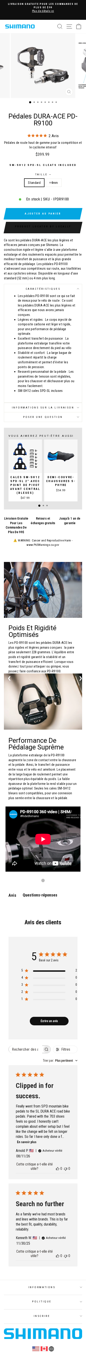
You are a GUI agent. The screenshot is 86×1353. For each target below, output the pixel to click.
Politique (42, 1301)
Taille (43, 174)
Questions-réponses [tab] (40, 895)
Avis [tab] (12, 895)
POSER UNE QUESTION (43, 417)
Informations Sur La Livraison (43, 407)
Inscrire (42, 1316)
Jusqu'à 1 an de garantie (69, 521)
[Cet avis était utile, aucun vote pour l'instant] (57, 1168)
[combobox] (60, 1060)
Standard (34, 183)
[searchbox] (25, 1049)
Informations (41, 1287)
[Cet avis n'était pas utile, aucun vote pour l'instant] (65, 1168)
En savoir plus (26, 1142)
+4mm (53, 183)
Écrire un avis (49, 1021)
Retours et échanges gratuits (43, 521)
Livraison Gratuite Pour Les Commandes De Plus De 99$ (16, 525)
